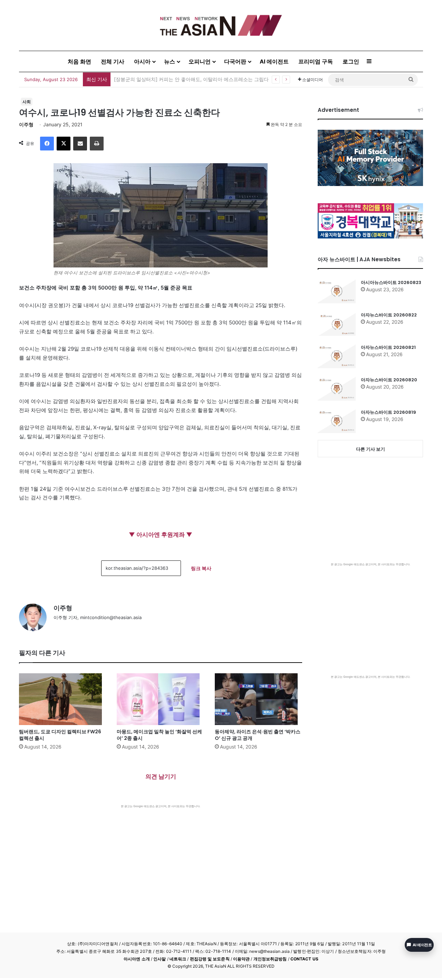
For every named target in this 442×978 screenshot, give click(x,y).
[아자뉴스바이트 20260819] (337, 421)
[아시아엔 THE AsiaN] (221, 25)
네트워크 (178, 958)
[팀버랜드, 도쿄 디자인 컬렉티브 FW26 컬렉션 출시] (62, 699)
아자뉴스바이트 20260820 (389, 379)
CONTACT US (304, 958)
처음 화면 (79, 61)
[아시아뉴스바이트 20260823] (337, 291)
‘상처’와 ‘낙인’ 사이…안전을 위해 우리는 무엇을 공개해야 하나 (181, 79)
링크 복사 (201, 568)
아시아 (142, 61)
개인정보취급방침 (270, 958)
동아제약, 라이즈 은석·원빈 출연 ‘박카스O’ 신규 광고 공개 (257, 735)
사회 (26, 101)
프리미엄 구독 (315, 61)
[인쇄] (97, 143)
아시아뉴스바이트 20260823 (391, 282)
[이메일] (80, 143)
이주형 (26, 124)
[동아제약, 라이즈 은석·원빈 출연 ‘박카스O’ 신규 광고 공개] (258, 699)
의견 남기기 (160, 776)
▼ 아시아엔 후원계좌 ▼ (160, 534)
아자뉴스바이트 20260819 (388, 412)
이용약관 (241, 958)
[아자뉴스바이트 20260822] (337, 324)
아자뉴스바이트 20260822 (389, 315)
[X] (63, 143)
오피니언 (200, 61)
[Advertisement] (160, 860)
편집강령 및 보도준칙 (210, 958)
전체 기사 (112, 61)
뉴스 (169, 61)
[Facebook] (47, 143)
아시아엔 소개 (137, 958)
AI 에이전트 (274, 61)
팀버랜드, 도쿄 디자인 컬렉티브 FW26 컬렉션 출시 (60, 735)
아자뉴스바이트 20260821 (388, 347)
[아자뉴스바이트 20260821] (337, 356)
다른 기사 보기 (370, 449)
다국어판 (235, 61)
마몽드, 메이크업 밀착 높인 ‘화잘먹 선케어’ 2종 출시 (159, 735)
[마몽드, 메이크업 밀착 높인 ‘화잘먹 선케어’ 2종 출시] (160, 699)
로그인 (351, 61)
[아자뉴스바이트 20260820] (337, 388)
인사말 (159, 958)
